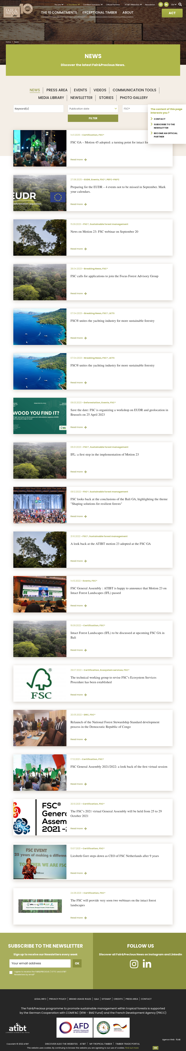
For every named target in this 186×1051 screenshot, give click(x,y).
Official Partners (113, 4)
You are (57, 4)
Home (8, 42)
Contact (159, 119)
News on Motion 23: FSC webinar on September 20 (104, 231)
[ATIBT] (18, 1032)
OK (155, 1048)
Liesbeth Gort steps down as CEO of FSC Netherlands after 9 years (115, 856)
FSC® (101, 134)
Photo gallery (134, 97)
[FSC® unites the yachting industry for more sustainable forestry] (39, 326)
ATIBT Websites (132, 4)
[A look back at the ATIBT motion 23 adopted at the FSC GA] (39, 549)
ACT (172, 13)
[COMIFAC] (111, 1037)
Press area (132, 999)
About (128, 12)
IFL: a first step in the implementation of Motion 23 (105, 454)
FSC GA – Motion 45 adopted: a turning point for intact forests (112, 142)
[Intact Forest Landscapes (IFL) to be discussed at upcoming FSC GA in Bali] (39, 639)
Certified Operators (91, 4)
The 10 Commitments (59, 12)
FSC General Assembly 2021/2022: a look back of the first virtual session (119, 766)
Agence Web (168, 1039)
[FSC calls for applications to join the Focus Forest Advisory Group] (39, 282)
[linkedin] (147, 967)
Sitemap (106, 999)
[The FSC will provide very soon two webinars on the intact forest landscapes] (39, 906)
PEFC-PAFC (113, 179)
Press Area (57, 90)
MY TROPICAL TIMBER (100, 1043)
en (172, 4)
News (35, 90)
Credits (118, 999)
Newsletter (150, 4)
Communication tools (134, 90)
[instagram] (134, 967)
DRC (86, 714)
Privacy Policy (57, 999)
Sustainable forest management (109, 224)
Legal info (40, 999)
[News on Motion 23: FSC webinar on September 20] (39, 237)
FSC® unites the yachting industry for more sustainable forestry (113, 320)
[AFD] (75, 1037)
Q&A (96, 999)
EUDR (87, 179)
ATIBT (83, 1043)
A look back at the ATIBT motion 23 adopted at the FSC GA (111, 543)
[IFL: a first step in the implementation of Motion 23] (39, 460)
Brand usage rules (80, 999)
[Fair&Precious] (18, 10)
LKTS (112, 313)
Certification (89, 134)
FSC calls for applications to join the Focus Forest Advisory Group (114, 276)
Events (80, 90)
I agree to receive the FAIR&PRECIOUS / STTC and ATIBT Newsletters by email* (40, 973)
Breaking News (92, 268)
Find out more (132, 1048)
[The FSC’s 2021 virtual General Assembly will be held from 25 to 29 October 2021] (39, 817)
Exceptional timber (99, 12)
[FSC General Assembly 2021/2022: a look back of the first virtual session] (39, 772)
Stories (106, 97)
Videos (100, 90)
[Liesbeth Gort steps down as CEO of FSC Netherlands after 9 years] (39, 862)
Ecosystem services (111, 670)
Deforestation (92, 402)
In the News (72, 4)
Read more (77, 159)
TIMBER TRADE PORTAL (127, 1043)
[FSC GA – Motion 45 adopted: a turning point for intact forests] (39, 148)
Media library (51, 97)
